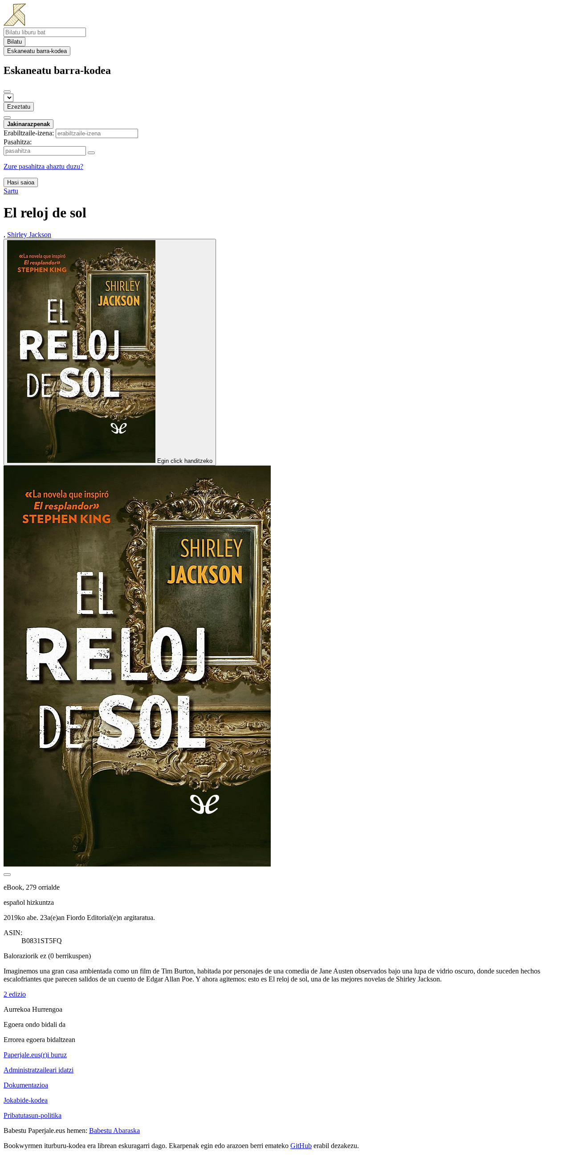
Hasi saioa (20, 182)
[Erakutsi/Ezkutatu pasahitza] (91, 152)
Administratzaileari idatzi (38, 1070)
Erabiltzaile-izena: (29, 133)
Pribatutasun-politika (32, 1115)
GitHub (301, 1145)
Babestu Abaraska (114, 1130)
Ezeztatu (18, 106)
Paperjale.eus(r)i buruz (35, 1055)
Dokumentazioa (26, 1085)
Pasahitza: (18, 142)
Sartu (11, 191)
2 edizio (15, 994)
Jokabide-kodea (26, 1100)
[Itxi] (7, 91)
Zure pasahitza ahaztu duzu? (43, 166)
